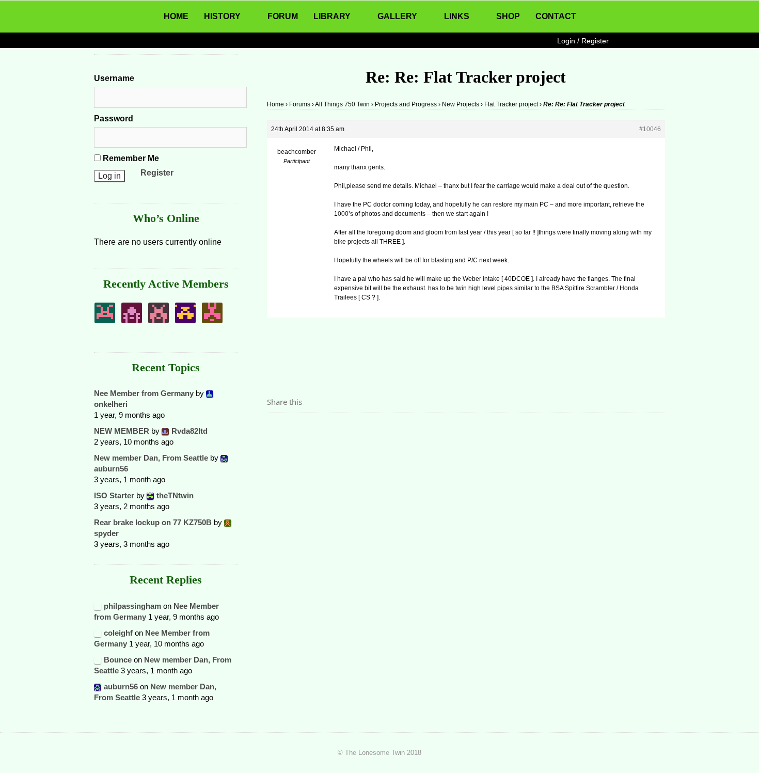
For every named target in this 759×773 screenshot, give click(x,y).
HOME (176, 16)
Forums (299, 104)
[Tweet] (299, 430)
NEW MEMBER (121, 431)
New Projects (460, 104)
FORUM (282, 16)
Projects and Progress (406, 104)
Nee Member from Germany (144, 393)
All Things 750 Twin (342, 104)
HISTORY (222, 16)
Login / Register (583, 41)
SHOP (508, 16)
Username (114, 78)
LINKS (456, 16)
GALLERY (397, 16)
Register (156, 172)
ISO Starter (114, 495)
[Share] (278, 430)
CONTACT (555, 16)
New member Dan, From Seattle (151, 457)
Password (113, 118)
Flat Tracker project (511, 104)
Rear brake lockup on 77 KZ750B (153, 522)
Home (275, 104)
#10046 (650, 129)
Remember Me (130, 158)
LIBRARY (332, 16)
